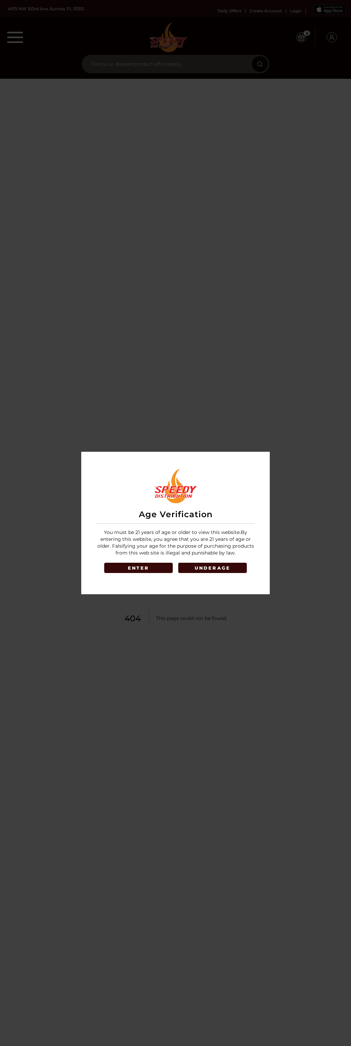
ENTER (138, 568)
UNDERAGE (213, 568)
